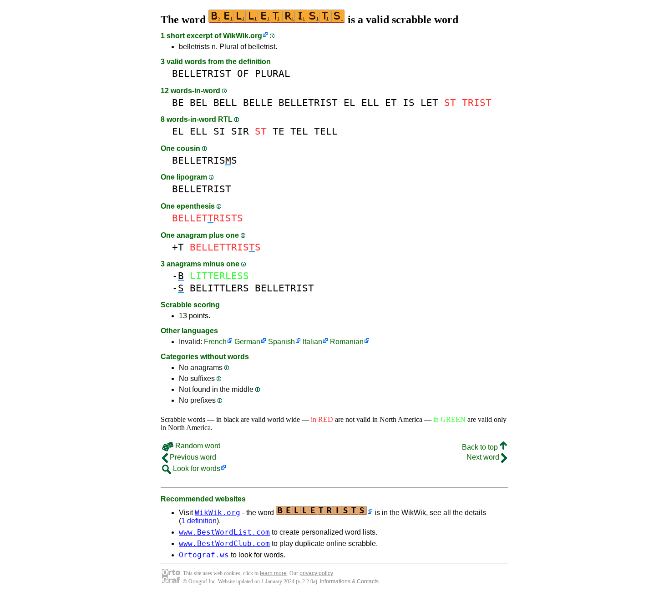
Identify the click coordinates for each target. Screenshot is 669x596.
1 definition (199, 521)
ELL (370, 102)
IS (409, 102)
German (247, 342)
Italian (312, 342)
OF (243, 73)
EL (349, 102)
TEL (299, 131)
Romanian (347, 342)
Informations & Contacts (349, 581)
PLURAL (272, 73)
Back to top (481, 447)
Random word (197, 446)
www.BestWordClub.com (224, 543)
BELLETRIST (201, 73)
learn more (273, 573)
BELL (225, 102)
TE (278, 131)
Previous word (192, 457)
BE (178, 102)
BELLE (258, 102)
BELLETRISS (204, 160)
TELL (326, 131)
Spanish (281, 342)
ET (391, 102)
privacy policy (316, 573)
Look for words (195, 468)
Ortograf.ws (204, 555)
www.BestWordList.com (224, 532)
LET (429, 102)
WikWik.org (242, 36)
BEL (199, 102)
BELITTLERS (219, 288)
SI (219, 131)
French (215, 342)
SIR (240, 131)
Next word (483, 457)
